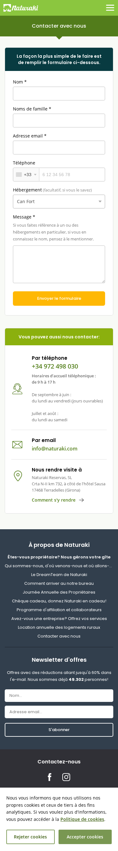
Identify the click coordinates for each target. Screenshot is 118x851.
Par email (44, 440)
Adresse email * (30, 136)
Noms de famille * (32, 109)
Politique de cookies (82, 819)
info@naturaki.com (54, 448)
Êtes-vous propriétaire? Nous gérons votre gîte (59, 557)
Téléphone (24, 163)
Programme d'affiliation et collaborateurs (59, 610)
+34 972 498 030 (55, 366)
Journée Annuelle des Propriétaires (59, 592)
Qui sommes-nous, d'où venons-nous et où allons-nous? (59, 566)
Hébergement (52, 190)
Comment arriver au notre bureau (59, 583)
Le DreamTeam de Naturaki (59, 575)
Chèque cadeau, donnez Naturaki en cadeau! (59, 601)
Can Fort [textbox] (26, 201)
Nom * (20, 82)
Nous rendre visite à (57, 469)
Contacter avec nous (59, 636)
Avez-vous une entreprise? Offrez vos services (59, 619)
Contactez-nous (59, 761)
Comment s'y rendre (54, 500)
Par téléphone (49, 358)
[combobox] (26, 174)
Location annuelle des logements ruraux (59, 627)
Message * (24, 217)
